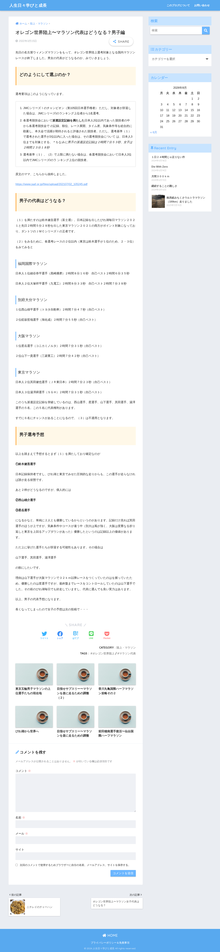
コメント (23, 771)
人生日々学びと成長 (28, 5)
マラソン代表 (127, 653)
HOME (112, 935)
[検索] (206, 30)
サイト (19, 849)
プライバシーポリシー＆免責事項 (110, 942)
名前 (20, 817)
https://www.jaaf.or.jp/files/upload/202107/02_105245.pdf (51, 184)
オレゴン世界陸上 (103, 653)
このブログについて (178, 5)
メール (21, 833)
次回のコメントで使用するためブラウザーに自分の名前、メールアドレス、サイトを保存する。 (75, 864)
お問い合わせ (202, 5)
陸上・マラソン (126, 647)
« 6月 (153, 132)
